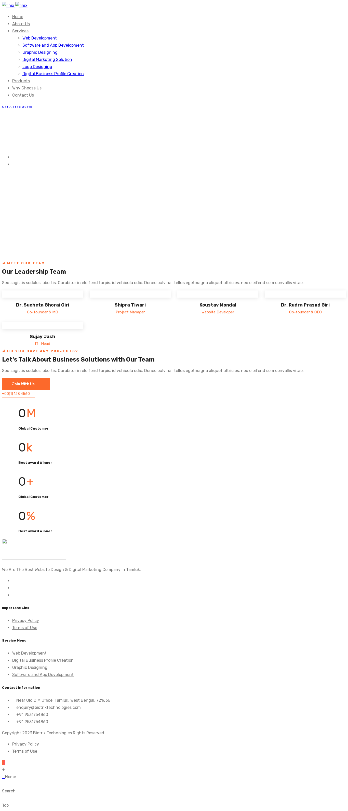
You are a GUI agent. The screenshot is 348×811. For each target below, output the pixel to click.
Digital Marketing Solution (47, 59)
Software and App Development (53, 45)
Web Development (39, 38)
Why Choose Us (27, 88)
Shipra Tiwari (130, 305)
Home (17, 16)
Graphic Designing (40, 52)
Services (20, 31)
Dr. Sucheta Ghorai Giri (42, 305)
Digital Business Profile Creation (53, 73)
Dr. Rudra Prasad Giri (305, 305)
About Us (21, 23)
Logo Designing (37, 66)
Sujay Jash (42, 336)
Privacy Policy (25, 620)
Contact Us (23, 95)
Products (21, 80)
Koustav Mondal (217, 305)
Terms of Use (24, 627)
